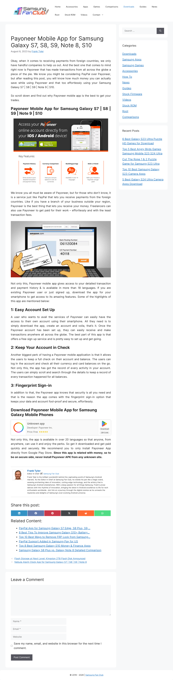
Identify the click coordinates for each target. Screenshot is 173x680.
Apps (85, 6)
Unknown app (36, 423)
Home (58, 6)
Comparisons (111, 6)
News (154, 6)
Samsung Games (133, 65)
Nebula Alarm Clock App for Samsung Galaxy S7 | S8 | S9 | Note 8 (50, 562)
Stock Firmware (132, 94)
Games (96, 6)
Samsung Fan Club (51, 474)
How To (127, 76)
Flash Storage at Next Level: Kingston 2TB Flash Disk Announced (49, 558)
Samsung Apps (131, 59)
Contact (96, 14)
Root (57, 14)
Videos (84, 14)
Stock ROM (70, 14)
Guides (143, 6)
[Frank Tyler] (18, 475)
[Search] (160, 31)
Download (105, 429)
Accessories (72, 6)
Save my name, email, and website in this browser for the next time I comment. (57, 646)
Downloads (129, 6)
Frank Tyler (34, 470)
